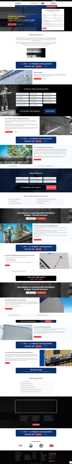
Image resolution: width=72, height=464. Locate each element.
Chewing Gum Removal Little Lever (49, 419)
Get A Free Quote (36, 424)
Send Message (44, 28)
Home (17, 6)
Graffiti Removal (27, 457)
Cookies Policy (43, 456)
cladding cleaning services (45, 42)
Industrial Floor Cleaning (28, 456)
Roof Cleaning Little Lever (23, 419)
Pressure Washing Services (19, 454)
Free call (41, 218)
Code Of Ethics (43, 460)
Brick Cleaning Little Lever (35, 418)
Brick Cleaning (17, 460)
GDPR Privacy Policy (43, 455)
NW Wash (35, 45)
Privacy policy (35, 458)
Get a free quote (12, 24)
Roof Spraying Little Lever (23, 420)
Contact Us (34, 6)
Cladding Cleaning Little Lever (24, 418)
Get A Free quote (51, 6)
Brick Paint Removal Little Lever (48, 420)
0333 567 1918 (53, 3)
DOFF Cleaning (27, 454)
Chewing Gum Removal (28, 458)
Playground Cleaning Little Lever (48, 418)
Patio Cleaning (18, 458)
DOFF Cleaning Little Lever (35, 419)
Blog (30, 6)
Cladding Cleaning (37, 78)
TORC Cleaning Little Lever (35, 420)
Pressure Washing (37, 159)
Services (25, 6)
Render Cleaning (18, 455)
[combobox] (47, 21)
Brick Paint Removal (27, 459)
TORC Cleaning (27, 455)
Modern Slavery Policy (44, 454)
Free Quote (45, 66)
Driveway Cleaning (18, 459)
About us (21, 6)
